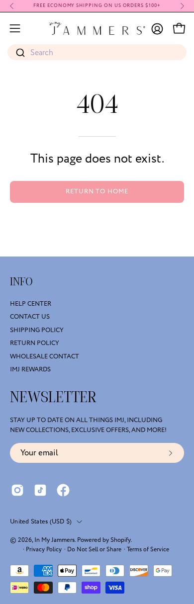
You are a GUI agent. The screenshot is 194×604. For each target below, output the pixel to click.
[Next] (182, 5)
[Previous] (11, 5)
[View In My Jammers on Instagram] (17, 490)
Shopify (120, 539)
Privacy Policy (44, 549)
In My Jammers (54, 539)
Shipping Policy (37, 330)
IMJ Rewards (30, 369)
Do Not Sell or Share (94, 549)
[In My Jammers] (97, 28)
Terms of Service (148, 549)
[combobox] (97, 53)
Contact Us (30, 317)
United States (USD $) (41, 521)
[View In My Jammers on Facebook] (63, 490)
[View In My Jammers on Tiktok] (40, 490)
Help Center (30, 303)
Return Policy (34, 343)
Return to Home (97, 191)
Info (21, 281)
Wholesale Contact (44, 356)
